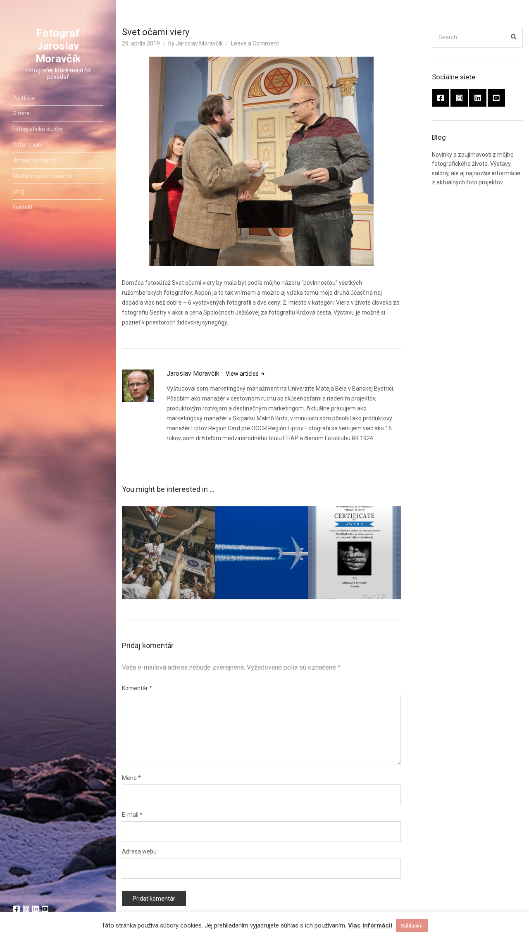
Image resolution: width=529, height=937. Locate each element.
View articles (243, 373)
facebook (16, 909)
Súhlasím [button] (412, 926)
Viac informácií (370, 925)
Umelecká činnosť (35, 160)
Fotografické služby (37, 129)
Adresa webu (139, 851)
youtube (45, 909)
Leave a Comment (255, 43)
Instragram (26, 909)
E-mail (132, 814)
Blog (18, 191)
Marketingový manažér (42, 176)
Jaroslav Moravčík (199, 43)
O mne (21, 113)
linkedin (35, 909)
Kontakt (22, 207)
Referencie (26, 144)
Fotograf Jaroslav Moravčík (58, 46)
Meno (131, 778)
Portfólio (23, 98)
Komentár (137, 688)
